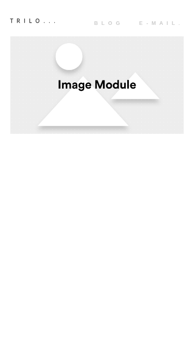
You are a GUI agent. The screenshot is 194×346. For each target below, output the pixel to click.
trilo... (34, 20)
